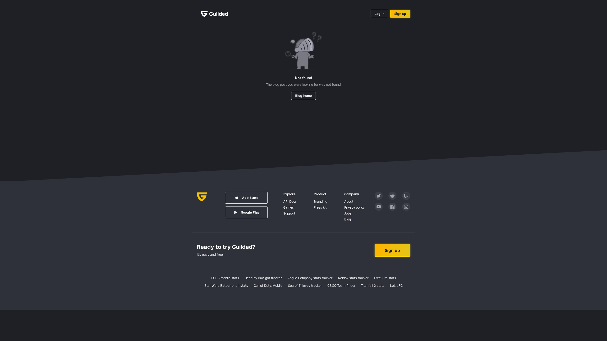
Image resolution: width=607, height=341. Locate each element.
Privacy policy (354, 207)
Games (288, 207)
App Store (250, 198)
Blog (347, 219)
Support (289, 213)
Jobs (347, 213)
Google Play (250, 212)
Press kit (320, 207)
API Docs (290, 201)
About (348, 201)
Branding (320, 201)
